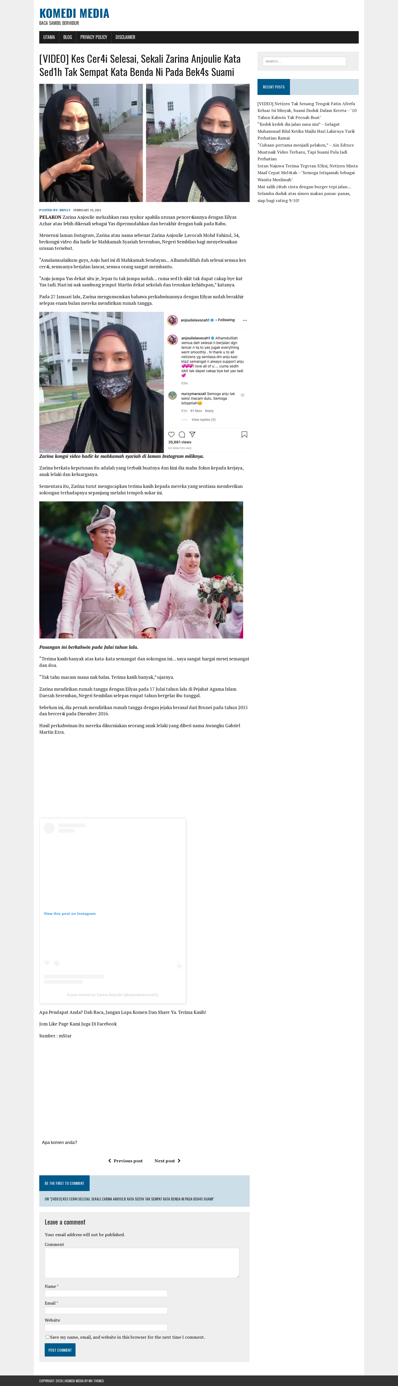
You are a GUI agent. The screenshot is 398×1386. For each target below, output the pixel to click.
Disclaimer (125, 37)
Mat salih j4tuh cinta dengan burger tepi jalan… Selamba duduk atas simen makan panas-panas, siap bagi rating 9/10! (304, 193)
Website (52, 1320)
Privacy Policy (93, 37)
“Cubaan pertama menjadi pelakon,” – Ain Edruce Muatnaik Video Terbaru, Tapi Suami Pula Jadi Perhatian (305, 152)
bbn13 (65, 210)
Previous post (128, 1161)
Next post (165, 1161)
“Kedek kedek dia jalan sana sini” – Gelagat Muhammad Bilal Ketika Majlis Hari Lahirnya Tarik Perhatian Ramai (306, 131)
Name (51, 1286)
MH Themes (96, 1380)
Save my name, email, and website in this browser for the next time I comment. (127, 1337)
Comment (54, 1244)
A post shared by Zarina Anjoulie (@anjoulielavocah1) (112, 995)
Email (50, 1303)
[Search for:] (304, 61)
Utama (49, 37)
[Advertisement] (144, 778)
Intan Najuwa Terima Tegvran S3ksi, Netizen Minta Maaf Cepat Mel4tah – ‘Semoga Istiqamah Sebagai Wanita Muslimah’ (307, 173)
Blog (67, 37)
